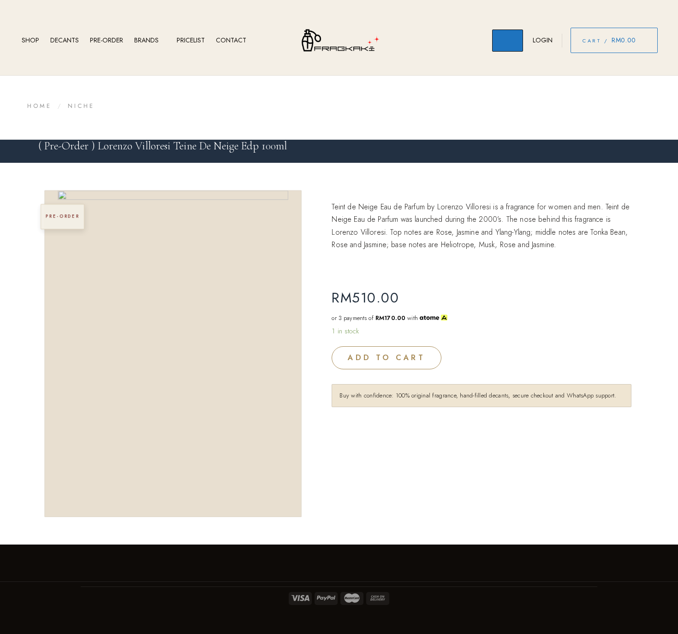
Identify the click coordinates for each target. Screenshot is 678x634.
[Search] (507, 41)
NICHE (81, 105)
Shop (30, 40)
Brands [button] (146, 40)
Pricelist (191, 40)
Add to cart (386, 357)
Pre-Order (106, 40)
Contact (231, 40)
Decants (64, 40)
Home (39, 105)
